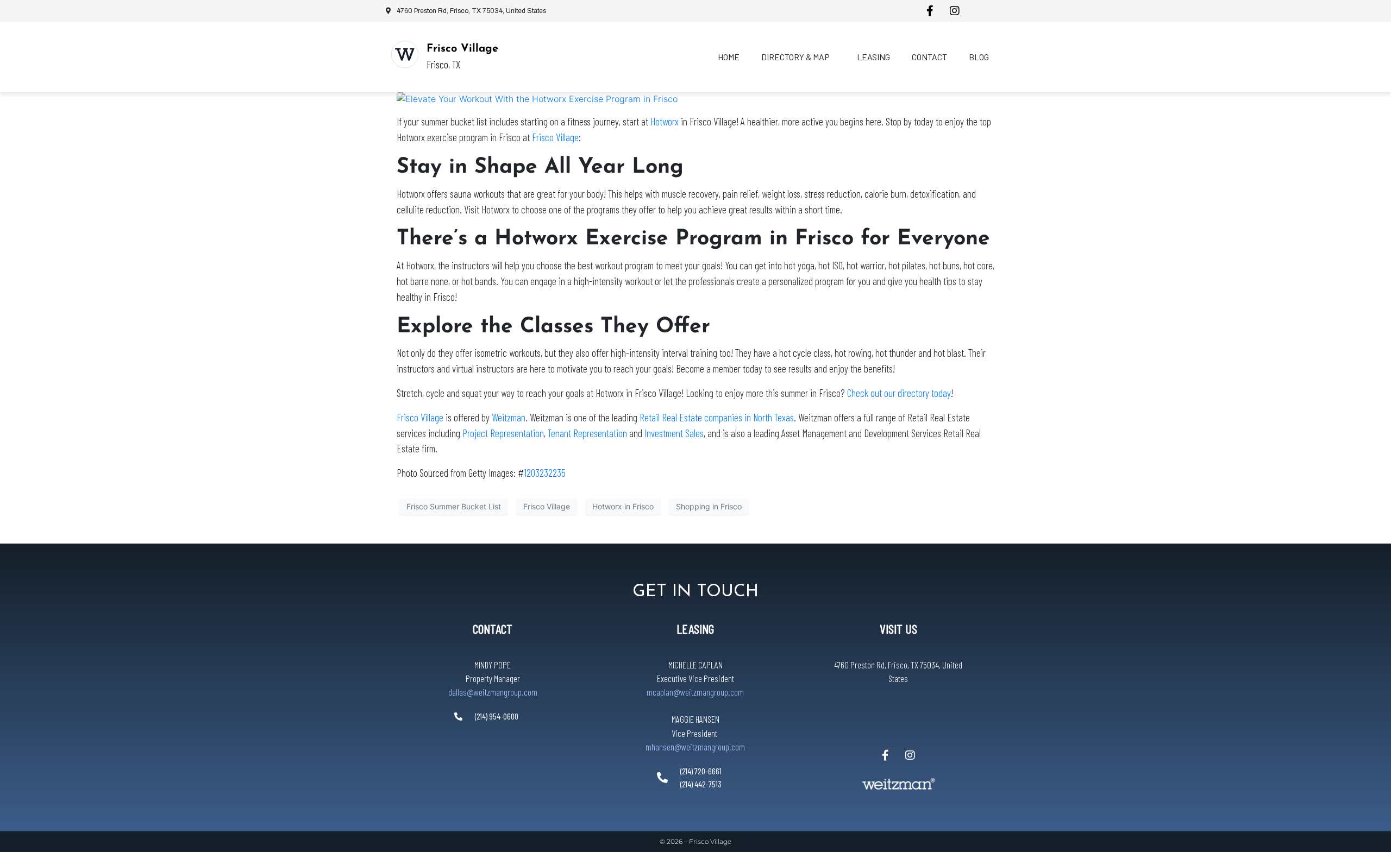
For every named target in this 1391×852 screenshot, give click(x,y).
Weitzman (508, 417)
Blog (979, 57)
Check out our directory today (899, 393)
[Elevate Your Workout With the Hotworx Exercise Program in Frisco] (537, 98)
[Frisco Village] (404, 54)
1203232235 (545, 472)
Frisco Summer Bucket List (453, 506)
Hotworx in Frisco (623, 506)
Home (729, 57)
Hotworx (664, 121)
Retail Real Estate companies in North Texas (717, 417)
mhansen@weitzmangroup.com (695, 746)
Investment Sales (674, 433)
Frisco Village (462, 48)
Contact (929, 57)
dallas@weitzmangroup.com (492, 691)
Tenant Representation (587, 433)
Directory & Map (795, 57)
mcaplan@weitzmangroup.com (695, 691)
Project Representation (503, 433)
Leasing (873, 57)
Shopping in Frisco (709, 506)
